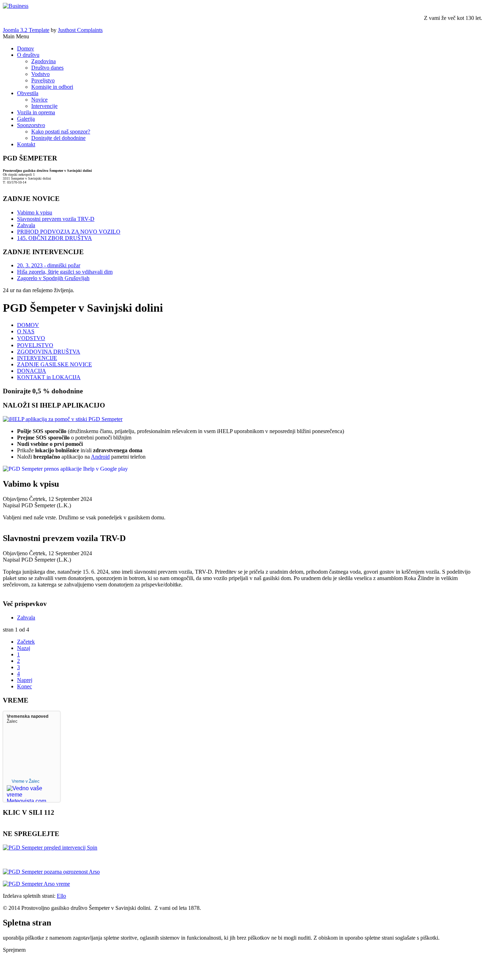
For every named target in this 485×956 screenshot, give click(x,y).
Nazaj (23, 648)
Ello (61, 896)
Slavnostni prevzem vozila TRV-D (55, 219)
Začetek (26, 642)
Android (100, 457)
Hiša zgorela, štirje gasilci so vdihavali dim (65, 272)
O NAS (25, 331)
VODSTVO (31, 338)
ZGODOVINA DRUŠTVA (48, 352)
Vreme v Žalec (25, 781)
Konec (24, 686)
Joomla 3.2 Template (26, 30)
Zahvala (26, 225)
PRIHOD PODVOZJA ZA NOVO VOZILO (68, 232)
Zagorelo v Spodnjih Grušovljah (53, 278)
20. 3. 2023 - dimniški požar (48, 265)
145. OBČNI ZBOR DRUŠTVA (54, 238)
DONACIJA (31, 371)
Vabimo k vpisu (34, 212)
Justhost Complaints (80, 30)
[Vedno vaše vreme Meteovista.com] (27, 789)
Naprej (24, 680)
